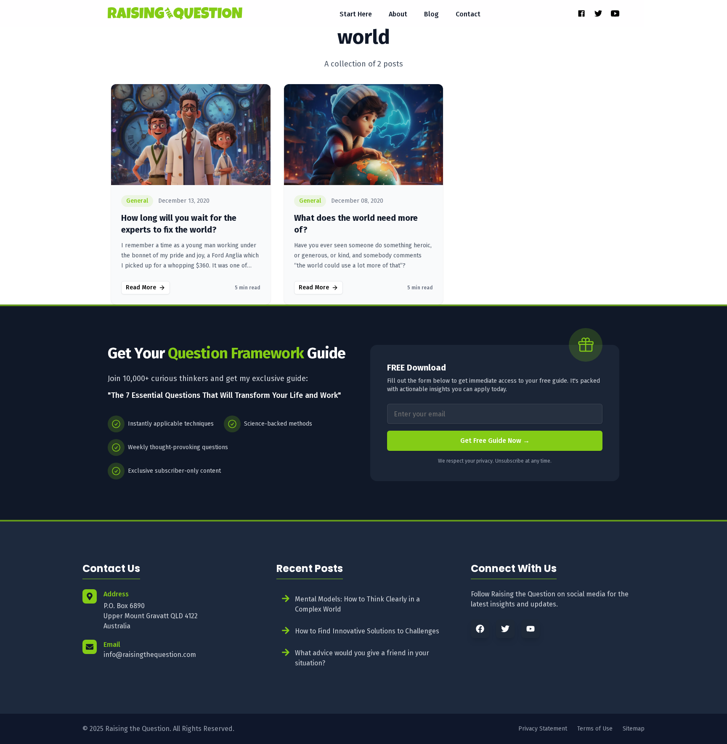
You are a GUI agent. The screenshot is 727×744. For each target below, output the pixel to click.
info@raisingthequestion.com (149, 655)
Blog (431, 14)
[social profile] (581, 13)
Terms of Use (595, 728)
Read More (141, 287)
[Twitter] (505, 629)
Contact (468, 14)
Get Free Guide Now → (495, 441)
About (398, 14)
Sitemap (634, 728)
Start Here (356, 14)
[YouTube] (530, 629)
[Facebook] (480, 629)
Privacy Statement (542, 728)
